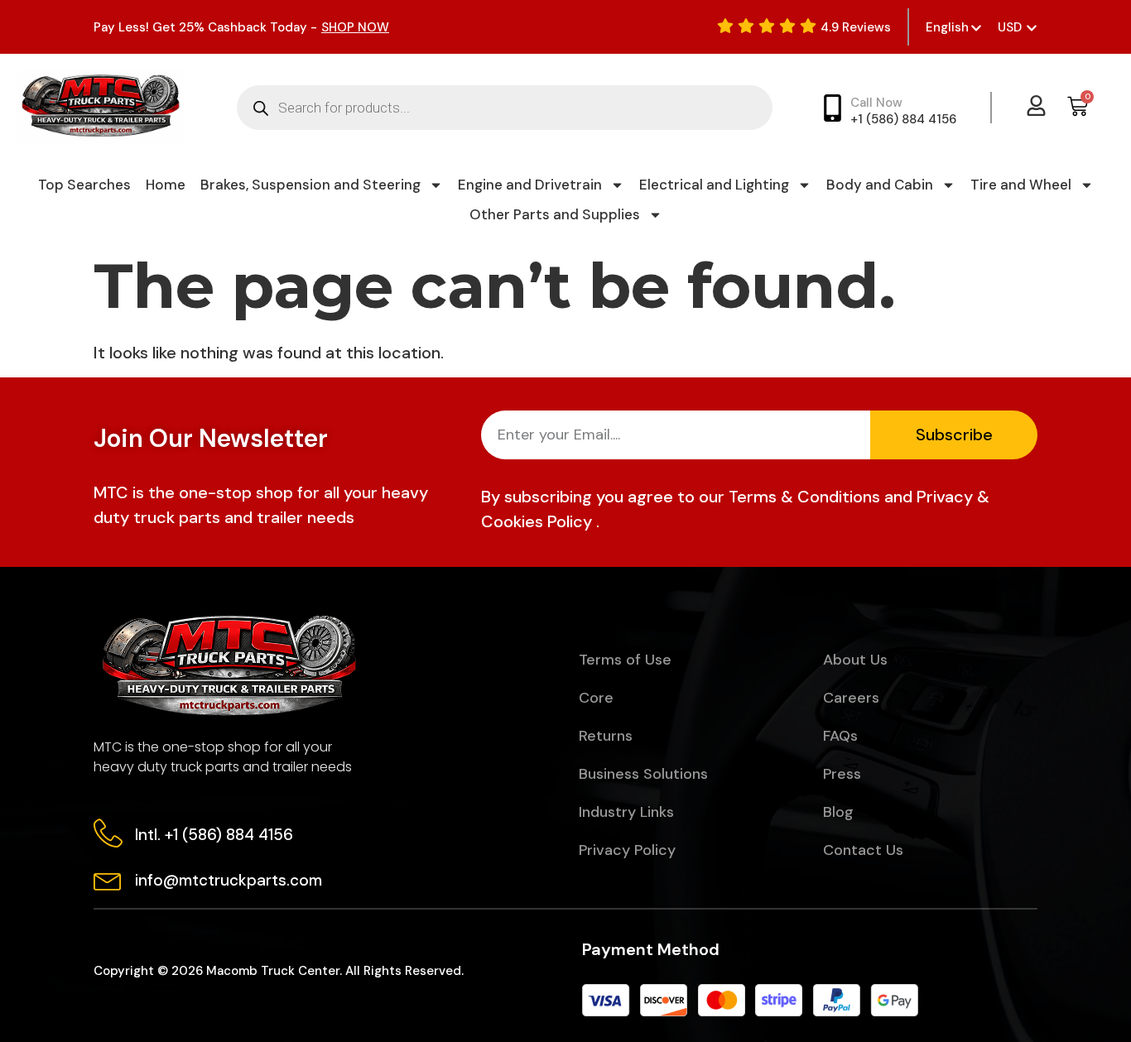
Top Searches (84, 184)
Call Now (876, 102)
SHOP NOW (355, 27)
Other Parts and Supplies (554, 214)
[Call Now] (832, 108)
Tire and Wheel (1020, 184)
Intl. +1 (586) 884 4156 (214, 834)
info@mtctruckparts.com (228, 880)
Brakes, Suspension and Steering (310, 184)
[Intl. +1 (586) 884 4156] (108, 833)
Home (165, 184)
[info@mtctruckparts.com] (108, 878)
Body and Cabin (879, 184)
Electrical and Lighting (714, 184)
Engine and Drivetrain (530, 184)
